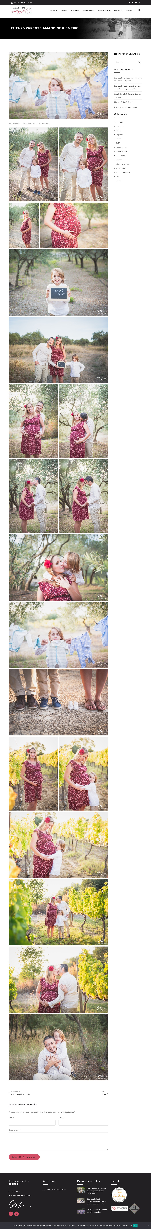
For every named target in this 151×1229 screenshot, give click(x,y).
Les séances (75, 10)
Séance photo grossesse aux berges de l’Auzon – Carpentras (96, 1190)
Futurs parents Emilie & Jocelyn (126, 107)
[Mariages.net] (119, 1208)
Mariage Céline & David (123, 102)
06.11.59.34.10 (16, 1192)
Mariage (119, 160)
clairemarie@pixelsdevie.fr (21, 1195)
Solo (117, 177)
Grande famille (121, 151)
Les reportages (89, 10)
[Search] (139, 62)
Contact (129, 10)
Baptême (119, 126)
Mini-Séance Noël (122, 164)
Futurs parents (44, 123)
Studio (118, 181)
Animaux (119, 122)
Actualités (118, 10)
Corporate (119, 135)
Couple (118, 139)
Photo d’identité (104, 10)
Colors (118, 130)
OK (135, 1225)
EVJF (118, 143)
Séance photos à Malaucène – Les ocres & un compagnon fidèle (96, 1201)
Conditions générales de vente (54, 1189)
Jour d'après (120, 156)
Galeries (64, 10)
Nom (11, 1118)
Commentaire (14, 1130)
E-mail (61, 1118)
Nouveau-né (120, 168)
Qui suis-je (53, 10)
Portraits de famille (123, 172)
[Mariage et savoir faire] (134, 1208)
